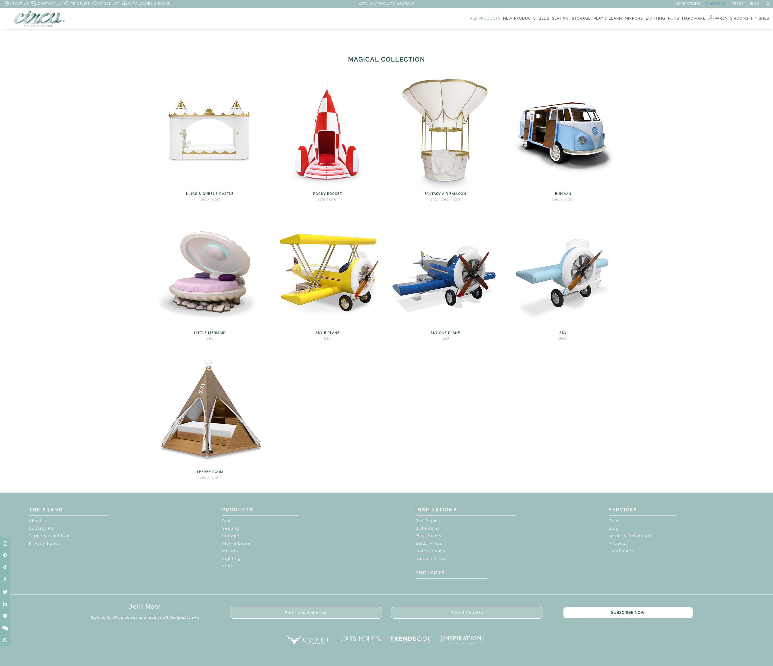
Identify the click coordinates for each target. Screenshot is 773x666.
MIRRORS (634, 18)
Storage (230, 536)
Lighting (231, 559)
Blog (614, 528)
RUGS (673, 18)
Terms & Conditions (50, 536)
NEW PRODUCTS (519, 18)
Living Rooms (430, 551)
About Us (39, 521)
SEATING (560, 18)
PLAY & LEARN (608, 18)
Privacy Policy (45, 543)
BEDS (544, 18)
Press (615, 521)
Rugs (227, 566)
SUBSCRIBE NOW (628, 612)
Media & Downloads (631, 536)
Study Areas (428, 543)
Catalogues (621, 551)
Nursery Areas (431, 559)
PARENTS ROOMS (731, 18)
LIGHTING (655, 18)
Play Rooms (428, 536)
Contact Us (41, 528)
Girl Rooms (427, 528)
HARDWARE (693, 18)
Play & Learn (236, 543)
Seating (230, 528)
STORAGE (581, 18)
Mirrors (230, 551)
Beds (227, 521)
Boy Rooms (427, 521)
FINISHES (760, 18)
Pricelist (618, 543)
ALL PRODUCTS (485, 18)
